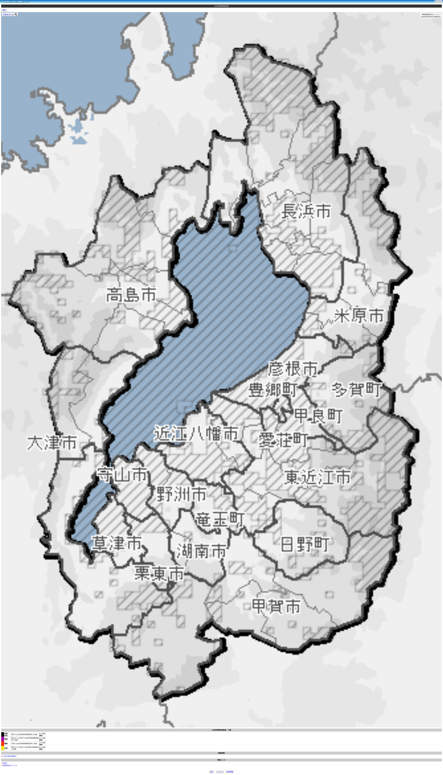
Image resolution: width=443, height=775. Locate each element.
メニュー (220, 772)
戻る (211, 772)
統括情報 (230, 772)
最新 (4, 10)
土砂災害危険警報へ (10, 756)
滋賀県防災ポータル (10, 765)
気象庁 (5, 763)
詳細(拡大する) (8, 14)
